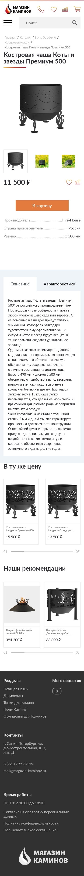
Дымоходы (13, 695)
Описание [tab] (20, 283)
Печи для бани (16, 689)
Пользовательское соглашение (30, 830)
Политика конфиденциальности (31, 823)
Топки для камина (19, 702)
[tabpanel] (42, 377)
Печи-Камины (16, 709)
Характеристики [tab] (59, 283)
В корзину (42, 205)
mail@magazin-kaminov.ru (25, 770)
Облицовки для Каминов (25, 716)
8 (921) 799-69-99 (18, 764)
